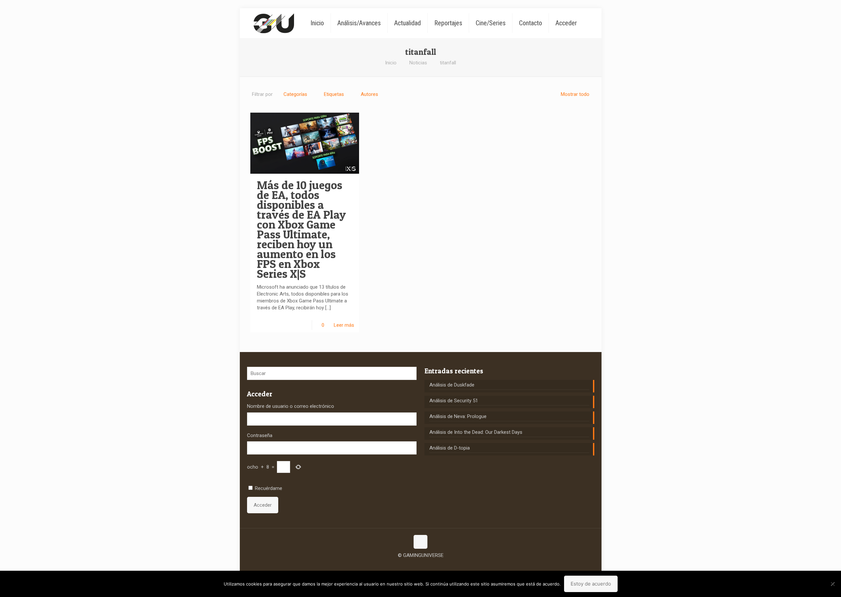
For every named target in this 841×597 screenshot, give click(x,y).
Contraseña (259, 435)
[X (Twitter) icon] (420, 565)
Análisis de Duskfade (451, 385)
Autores (369, 94)
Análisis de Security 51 (453, 401)
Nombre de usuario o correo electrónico (290, 406)
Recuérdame (268, 488)
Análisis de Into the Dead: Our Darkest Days (475, 432)
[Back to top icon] (420, 542)
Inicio (391, 63)
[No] (833, 584)
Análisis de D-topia (449, 448)
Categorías (295, 94)
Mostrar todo (575, 94)
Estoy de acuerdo (591, 584)
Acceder (263, 505)
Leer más (344, 325)
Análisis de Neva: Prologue (458, 416)
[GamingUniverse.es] (274, 23)
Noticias (418, 63)
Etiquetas (334, 94)
